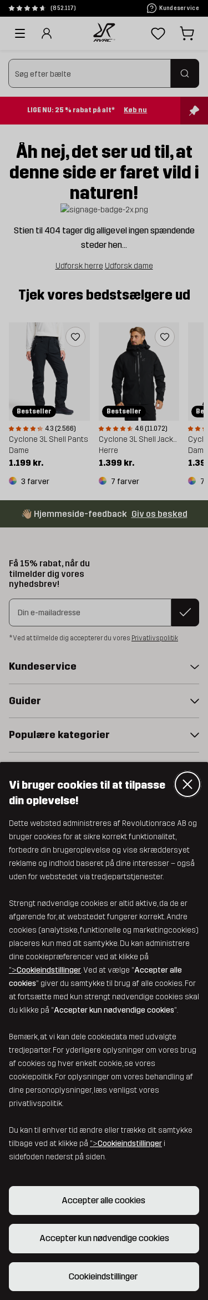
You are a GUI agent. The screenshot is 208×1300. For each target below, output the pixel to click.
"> (45, 970)
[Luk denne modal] (187, 784)
